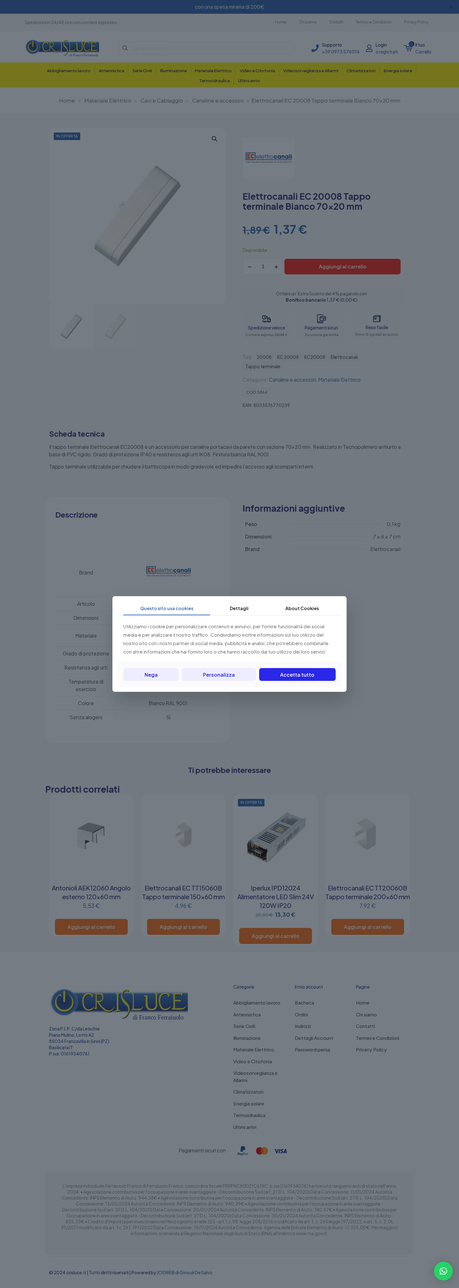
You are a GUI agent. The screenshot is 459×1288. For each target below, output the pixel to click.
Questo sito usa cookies (166, 608)
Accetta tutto (297, 674)
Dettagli (239, 608)
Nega (151, 674)
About (302, 608)
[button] (443, 1271)
